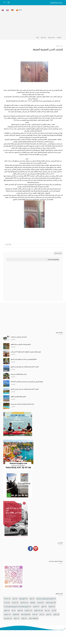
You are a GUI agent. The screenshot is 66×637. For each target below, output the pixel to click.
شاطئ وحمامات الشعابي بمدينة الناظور (21, 344)
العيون (42, 606)
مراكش (55, 614)
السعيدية (39, 602)
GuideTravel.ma (56, 2)
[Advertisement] (33, 23)
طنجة (34, 614)
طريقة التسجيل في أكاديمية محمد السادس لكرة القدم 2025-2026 (27, 381)
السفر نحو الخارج (49, 602)
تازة (12, 610)
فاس (40, 614)
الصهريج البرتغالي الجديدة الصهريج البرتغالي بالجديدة (16, 606)
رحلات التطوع (37, 610)
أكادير (13, 598)
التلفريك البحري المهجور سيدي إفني (44, 598)
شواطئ (15, 614)
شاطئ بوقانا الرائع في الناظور (18, 396)
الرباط (31, 602)
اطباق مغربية (22, 598)
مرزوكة (15, 618)
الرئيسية (59, 37)
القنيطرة (51, 606)
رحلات (37, 37)
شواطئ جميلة (24, 614)
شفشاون (6, 614)
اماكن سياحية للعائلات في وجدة (19, 374)
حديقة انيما (27, 610)
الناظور (5, 610)
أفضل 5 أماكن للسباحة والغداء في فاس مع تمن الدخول (24, 389)
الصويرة (35, 606)
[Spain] (16, 9)
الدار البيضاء (23, 602)
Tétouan (6, 598)
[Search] (4, 2)
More (20, 9)
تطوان (19, 610)
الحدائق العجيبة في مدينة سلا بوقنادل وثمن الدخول (24, 359)
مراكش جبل (6, 618)
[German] (12, 9)
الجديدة (5, 602)
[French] (7, 9)
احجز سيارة (43, 37)
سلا (53, 610)
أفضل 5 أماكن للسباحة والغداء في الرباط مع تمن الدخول (25, 367)
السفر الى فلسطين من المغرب (19, 337)
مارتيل (47, 614)
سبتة (46, 610)
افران (31, 598)
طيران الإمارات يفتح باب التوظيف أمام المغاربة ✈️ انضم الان (26, 352)
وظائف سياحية (32, 618)
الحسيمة (14, 602)
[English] (2, 9)
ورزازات (22, 618)
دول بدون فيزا (51, 37)
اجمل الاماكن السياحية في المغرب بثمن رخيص (22, 404)
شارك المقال (57, 253)
